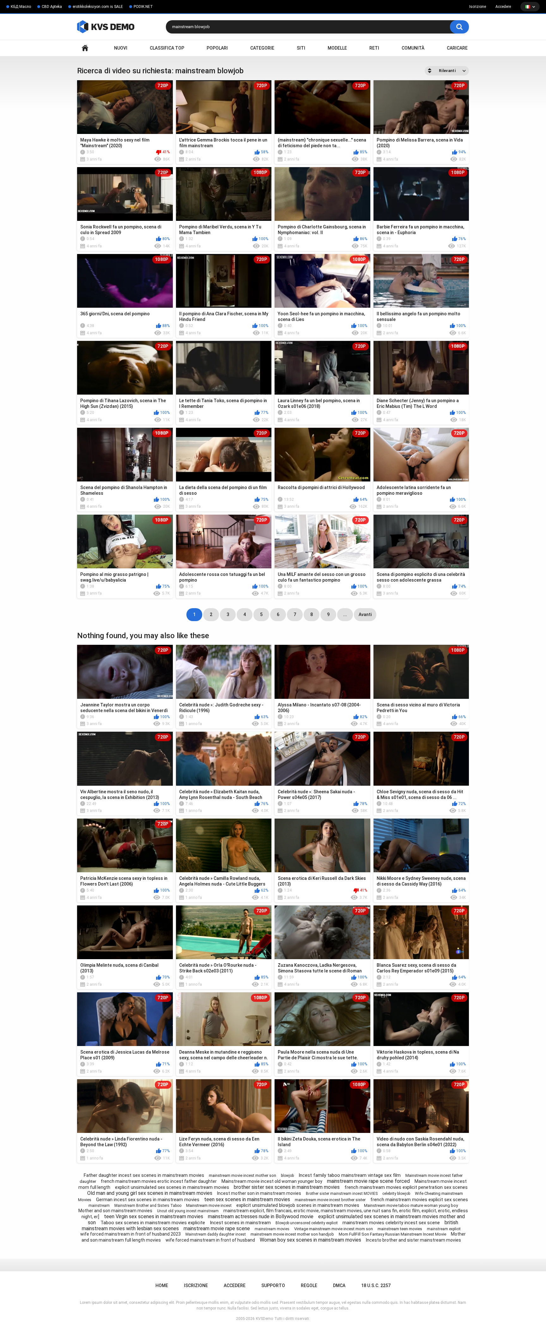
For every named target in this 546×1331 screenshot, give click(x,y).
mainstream (99, 1205)
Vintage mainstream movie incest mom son (333, 1228)
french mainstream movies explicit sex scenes (419, 1199)
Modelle (337, 48)
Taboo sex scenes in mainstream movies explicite (152, 1222)
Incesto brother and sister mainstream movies (413, 1240)
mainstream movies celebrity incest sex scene (391, 1222)
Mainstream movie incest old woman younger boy (271, 1181)
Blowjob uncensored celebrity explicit (307, 1223)
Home (85, 48)
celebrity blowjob (396, 1193)
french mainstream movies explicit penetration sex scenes (406, 1187)
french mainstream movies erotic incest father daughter (159, 1181)
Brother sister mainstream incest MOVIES (342, 1193)
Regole (309, 1285)
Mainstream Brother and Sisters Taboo (147, 1205)
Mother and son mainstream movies (115, 1210)
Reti (374, 48)
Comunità (413, 48)
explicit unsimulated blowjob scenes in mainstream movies (297, 1205)
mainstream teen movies (400, 1228)
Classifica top (167, 48)
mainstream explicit (444, 1229)
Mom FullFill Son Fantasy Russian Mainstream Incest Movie (392, 1234)
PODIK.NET (143, 6)
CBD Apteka (52, 6)
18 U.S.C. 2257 (376, 1285)
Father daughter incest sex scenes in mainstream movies (144, 1175)
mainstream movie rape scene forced (368, 1181)
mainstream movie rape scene (217, 1228)
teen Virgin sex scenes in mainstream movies (153, 1216)
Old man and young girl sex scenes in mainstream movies (149, 1193)
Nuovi (120, 48)
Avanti (365, 614)
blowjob (287, 1175)
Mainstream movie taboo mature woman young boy (411, 1205)
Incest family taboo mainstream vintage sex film (350, 1175)
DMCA (339, 1285)
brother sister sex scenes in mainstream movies (287, 1187)
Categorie (262, 48)
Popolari (217, 48)
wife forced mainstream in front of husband (210, 1240)
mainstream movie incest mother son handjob (292, 1234)
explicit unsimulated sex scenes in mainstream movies (172, 1187)
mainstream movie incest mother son (242, 1175)
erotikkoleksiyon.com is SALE (98, 6)
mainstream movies (272, 1229)
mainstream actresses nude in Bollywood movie (260, 1216)
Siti (301, 48)
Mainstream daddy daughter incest (215, 1234)
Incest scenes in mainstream (240, 1222)
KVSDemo (264, 1318)
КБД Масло (21, 6)
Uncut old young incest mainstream (188, 1211)
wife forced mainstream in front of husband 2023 (130, 1234)
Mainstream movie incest (209, 1205)
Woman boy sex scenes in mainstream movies (310, 1240)
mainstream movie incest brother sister (330, 1199)
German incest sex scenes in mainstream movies (147, 1199)
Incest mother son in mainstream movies (259, 1193)
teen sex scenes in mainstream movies (247, 1199)
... (345, 614)
